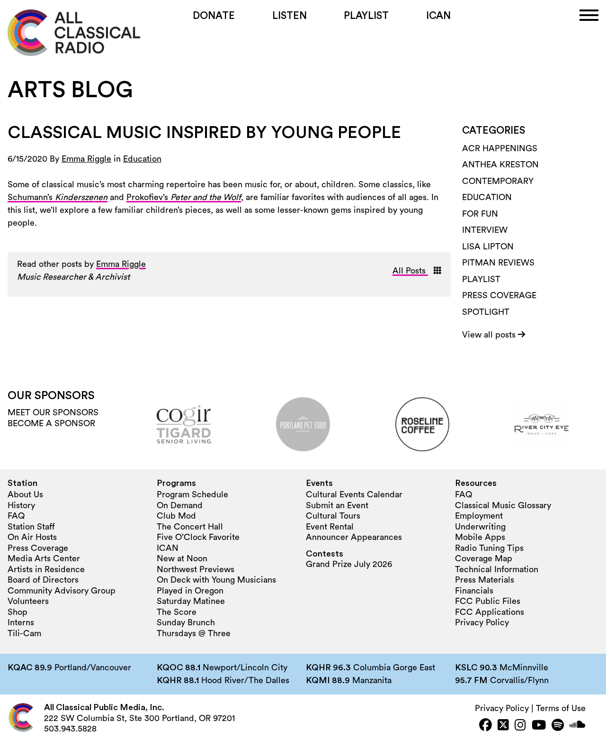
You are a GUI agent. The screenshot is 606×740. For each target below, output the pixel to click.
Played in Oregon (190, 590)
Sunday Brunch (186, 622)
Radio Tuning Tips (489, 548)
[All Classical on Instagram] (520, 726)
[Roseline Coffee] (422, 424)
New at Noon (182, 558)
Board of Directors (43, 580)
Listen (289, 16)
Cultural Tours (333, 516)
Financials (474, 590)
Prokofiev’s (183, 197)
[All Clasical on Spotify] (558, 726)
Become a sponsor (51, 423)
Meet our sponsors (53, 412)
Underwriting (480, 526)
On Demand (180, 505)
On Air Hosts (32, 537)
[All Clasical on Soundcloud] (578, 726)
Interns (21, 622)
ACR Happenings (499, 148)
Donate (214, 16)
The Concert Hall (190, 526)
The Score (176, 612)
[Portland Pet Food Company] (303, 424)
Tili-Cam (24, 633)
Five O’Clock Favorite (198, 537)
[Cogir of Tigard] (183, 424)
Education (142, 159)
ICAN (438, 16)
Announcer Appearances (354, 537)
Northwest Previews (195, 569)
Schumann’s (57, 197)
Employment (479, 516)
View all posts (490, 334)
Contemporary (498, 181)
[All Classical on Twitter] (503, 726)
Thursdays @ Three (194, 633)
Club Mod (176, 516)
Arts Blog (70, 90)
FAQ (16, 516)
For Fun (480, 214)
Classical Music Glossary (503, 505)
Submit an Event (337, 505)
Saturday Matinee (191, 601)
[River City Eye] (541, 424)
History (21, 505)
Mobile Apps (480, 537)
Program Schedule (192, 494)
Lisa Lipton (488, 246)
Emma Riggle (86, 159)
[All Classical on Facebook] (485, 726)
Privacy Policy (482, 622)
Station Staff (31, 526)
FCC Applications (489, 612)
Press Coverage (499, 295)
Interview (485, 230)
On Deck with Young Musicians (216, 580)
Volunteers (28, 601)
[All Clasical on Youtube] (539, 726)
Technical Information (496, 569)
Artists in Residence (46, 569)
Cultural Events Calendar (354, 494)
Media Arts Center (44, 558)
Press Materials (484, 580)
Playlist (366, 16)
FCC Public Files (487, 601)
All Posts (410, 270)
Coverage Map (483, 558)
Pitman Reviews (498, 262)
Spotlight (485, 312)
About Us (25, 494)
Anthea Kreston (500, 164)
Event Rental (330, 526)
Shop (17, 612)
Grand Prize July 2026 (349, 564)
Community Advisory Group (62, 590)
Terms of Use (561, 708)
